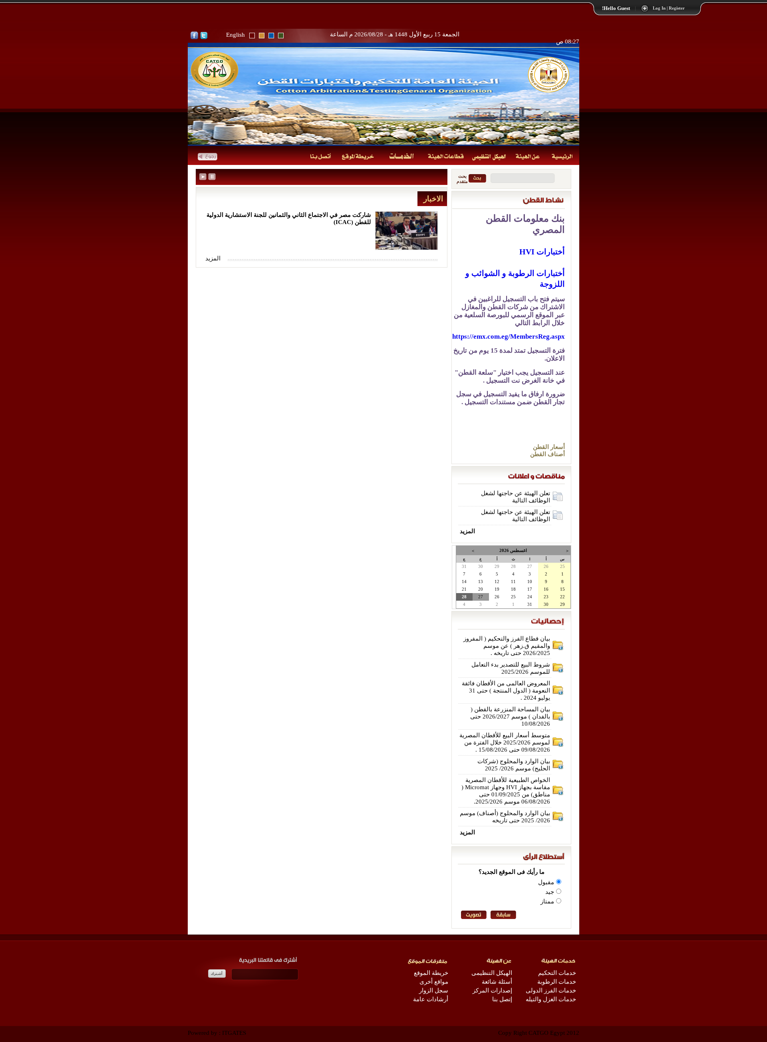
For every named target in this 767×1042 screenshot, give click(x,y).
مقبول (546, 882)
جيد (549, 892)
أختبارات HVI (542, 251)
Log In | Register (669, 8)
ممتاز (547, 901)
